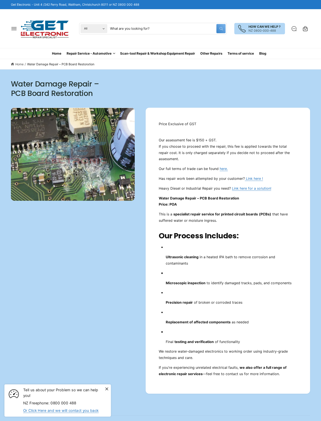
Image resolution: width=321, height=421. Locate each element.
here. (224, 168)
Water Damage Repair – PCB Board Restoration (60, 64)
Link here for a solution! (251, 188)
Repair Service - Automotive (89, 53)
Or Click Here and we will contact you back (61, 410)
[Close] (106, 389)
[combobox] (168, 28)
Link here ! (254, 178)
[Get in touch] (294, 28)
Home (19, 64)
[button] (14, 28)
